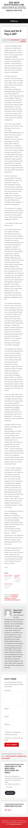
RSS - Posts (8, 810)
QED (19, 600)
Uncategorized (14, 594)
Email (6, 716)
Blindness (7, 598)
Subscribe (10, 793)
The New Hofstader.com (14, 3)
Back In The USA (8, 583)
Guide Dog (14, 600)
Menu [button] (15, 21)
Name (6, 708)
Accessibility (14, 596)
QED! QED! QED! (8, 575)
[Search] (23, 15)
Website (7, 724)
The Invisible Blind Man (17, 576)
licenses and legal (14, 824)
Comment (7, 690)
